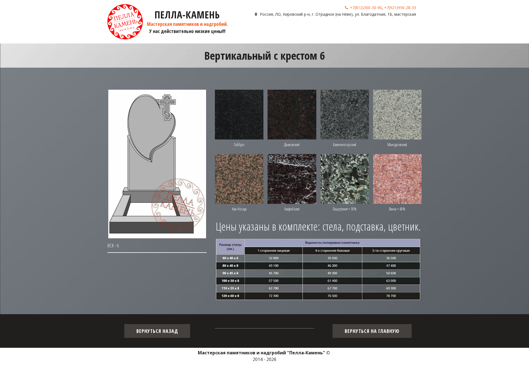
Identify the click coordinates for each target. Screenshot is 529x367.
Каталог (291, 30)
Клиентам (362, 30)
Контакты (392, 30)
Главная (269, 30)
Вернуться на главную (372, 331)
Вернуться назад (157, 331)
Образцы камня (326, 30)
